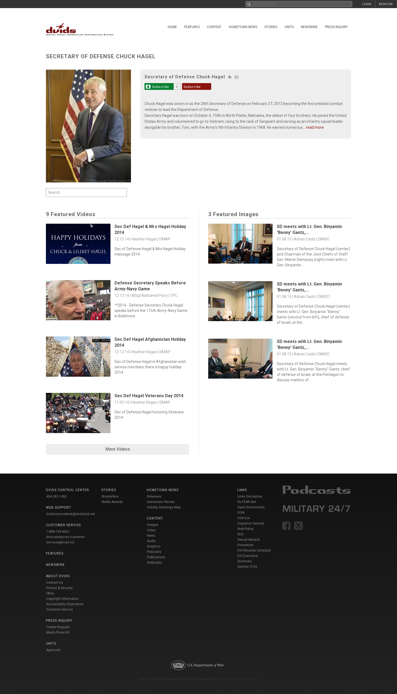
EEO (240, 534)
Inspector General (250, 523)
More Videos (117, 449)
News (151, 535)
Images (152, 525)
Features (192, 27)
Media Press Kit (57, 632)
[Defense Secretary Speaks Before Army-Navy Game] (78, 301)
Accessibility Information (64, 604)
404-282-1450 (56, 496)
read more (315, 127)
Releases (154, 496)
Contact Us (54, 582)
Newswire (309, 27)
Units (289, 27)
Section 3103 (247, 567)
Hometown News (243, 27)
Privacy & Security (59, 588)
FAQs (50, 593)
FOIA (240, 513)
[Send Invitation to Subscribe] (236, 77)
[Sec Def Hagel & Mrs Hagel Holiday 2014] (78, 245)
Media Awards (112, 502)
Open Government (251, 507)
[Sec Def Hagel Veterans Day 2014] (78, 414)
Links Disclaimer (249, 496)
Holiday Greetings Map (164, 507)
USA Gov (243, 518)
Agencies (53, 650)
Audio (151, 541)
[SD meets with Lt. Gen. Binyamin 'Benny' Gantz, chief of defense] (240, 245)
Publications (156, 557)
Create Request (58, 627)
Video (151, 530)
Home (172, 27)
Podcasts (154, 552)
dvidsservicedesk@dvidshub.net (70, 514)
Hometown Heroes (161, 502)
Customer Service (59, 609)
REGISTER (386, 4)
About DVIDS (58, 576)
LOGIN (366, 4)
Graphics (153, 546)
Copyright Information (62, 599)
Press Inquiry (336, 27)
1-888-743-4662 (57, 531)
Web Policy (245, 529)
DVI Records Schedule (254, 550)
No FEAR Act (246, 502)
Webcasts (154, 562)
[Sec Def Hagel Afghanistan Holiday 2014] (78, 357)
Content (214, 27)
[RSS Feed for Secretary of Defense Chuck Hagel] (229, 77)
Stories (270, 27)
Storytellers (110, 496)
